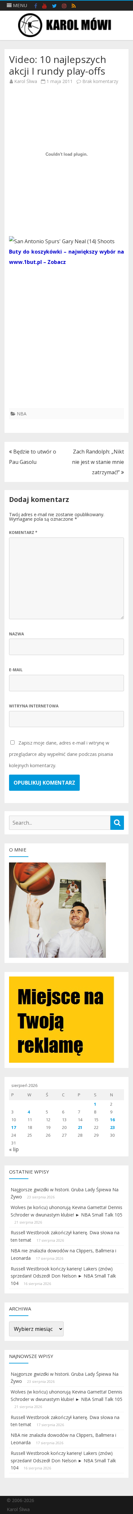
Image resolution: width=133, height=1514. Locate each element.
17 (13, 1127)
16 (112, 1119)
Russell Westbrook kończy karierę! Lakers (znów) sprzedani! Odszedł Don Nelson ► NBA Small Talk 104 (63, 1276)
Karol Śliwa (25, 81)
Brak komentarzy (100, 81)
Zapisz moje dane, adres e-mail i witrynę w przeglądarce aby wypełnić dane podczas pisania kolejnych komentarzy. (61, 754)
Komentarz (23, 532)
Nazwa (16, 634)
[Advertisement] (66, 341)
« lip (14, 1149)
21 (80, 1127)
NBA (21, 414)
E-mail (16, 670)
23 (112, 1127)
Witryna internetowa (33, 706)
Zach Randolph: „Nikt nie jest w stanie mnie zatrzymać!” (98, 462)
